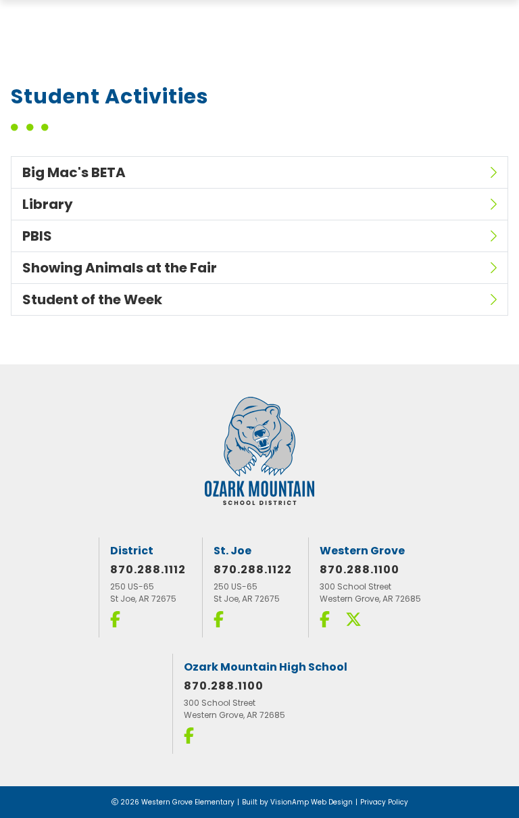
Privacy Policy (384, 802)
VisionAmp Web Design (311, 802)
